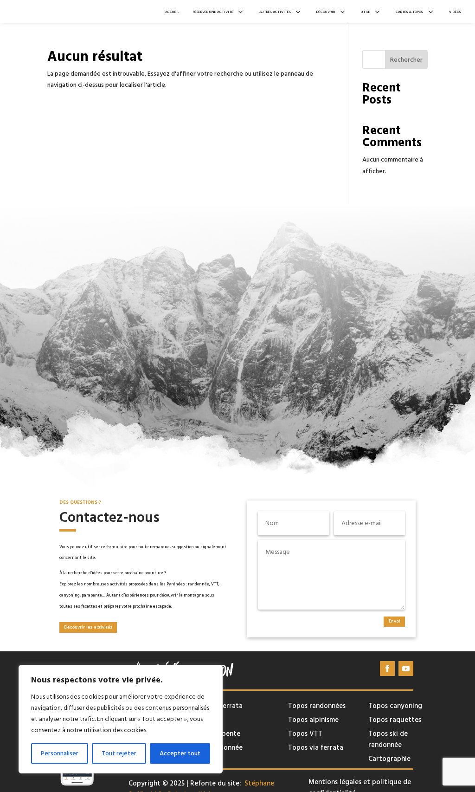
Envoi (394, 621)
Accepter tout (180, 753)
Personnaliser (59, 753)
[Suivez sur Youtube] (405, 668)
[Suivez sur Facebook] (387, 668)
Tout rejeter (119, 753)
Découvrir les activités (88, 627)
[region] (121, 719)
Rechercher (406, 60)
